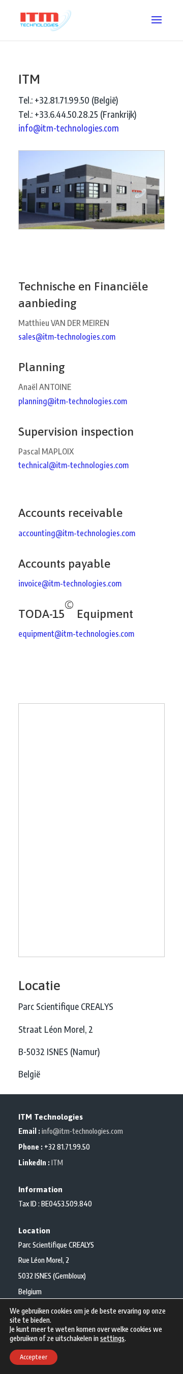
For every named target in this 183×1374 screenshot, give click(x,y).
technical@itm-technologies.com (73, 465)
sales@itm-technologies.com (66, 337)
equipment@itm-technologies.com (76, 634)
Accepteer (33, 1357)
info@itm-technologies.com (68, 128)
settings (112, 1338)
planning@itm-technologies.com (72, 401)
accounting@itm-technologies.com (76, 533)
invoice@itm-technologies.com (69, 583)
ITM (57, 1162)
